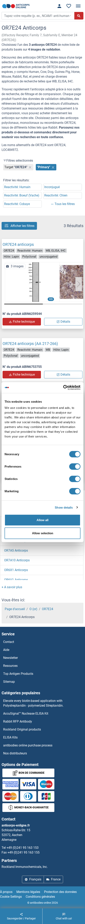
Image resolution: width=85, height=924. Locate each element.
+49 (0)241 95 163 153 (23, 848)
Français (35, 879)
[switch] (74, 466)
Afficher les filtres (22, 226)
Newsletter (10, 658)
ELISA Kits (10, 737)
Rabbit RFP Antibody (17, 721)
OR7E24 (47, 609)
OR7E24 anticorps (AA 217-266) (30, 343)
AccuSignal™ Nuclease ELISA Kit (25, 713)
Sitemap (9, 682)
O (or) (33, 609)
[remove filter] (30, 167)
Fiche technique (24, 321)
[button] (78, 284)
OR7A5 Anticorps (16, 550)
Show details (64, 507)
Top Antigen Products (18, 674)
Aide (6, 650)
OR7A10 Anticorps (17, 560)
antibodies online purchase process (27, 745)
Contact (8, 642)
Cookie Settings (11, 897)
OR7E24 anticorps (18, 244)
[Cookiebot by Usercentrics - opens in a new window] (63, 387)
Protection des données (60, 892)
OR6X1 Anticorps (16, 570)
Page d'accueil (15, 609)
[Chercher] (78, 16)
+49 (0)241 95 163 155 (24, 852)
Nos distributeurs (15, 753)
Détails (65, 321)
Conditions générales (40, 897)
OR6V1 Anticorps (16, 580)
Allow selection (42, 533)
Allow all (42, 520)
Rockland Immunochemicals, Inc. (25, 867)
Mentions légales (28, 892)
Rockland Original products (22, 729)
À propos (6, 892)
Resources (10, 666)
